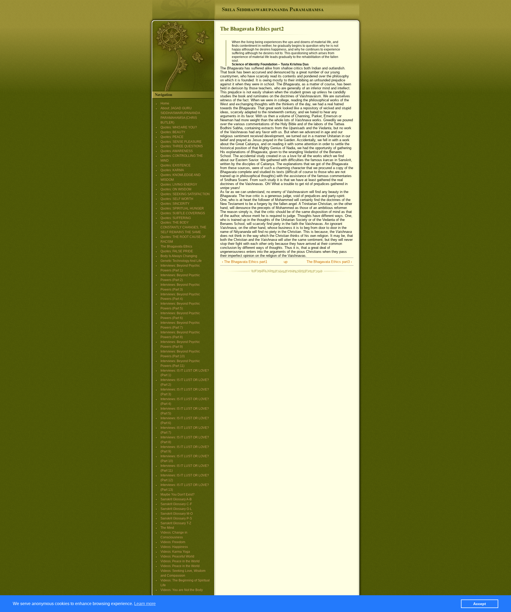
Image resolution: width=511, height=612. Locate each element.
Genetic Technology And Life (181, 261)
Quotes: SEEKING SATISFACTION (185, 194)
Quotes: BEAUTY (172, 132)
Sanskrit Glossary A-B (176, 499)
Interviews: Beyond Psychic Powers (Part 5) (180, 306)
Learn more (145, 603)
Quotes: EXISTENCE (175, 165)
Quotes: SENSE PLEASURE (180, 142)
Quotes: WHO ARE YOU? (178, 127)
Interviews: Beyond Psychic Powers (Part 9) (180, 344)
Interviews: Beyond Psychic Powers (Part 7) (180, 325)
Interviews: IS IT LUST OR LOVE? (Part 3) (184, 392)
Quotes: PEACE (171, 137)
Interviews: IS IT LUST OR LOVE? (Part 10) (184, 458)
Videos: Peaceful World (177, 556)
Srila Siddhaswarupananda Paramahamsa (273, 9)
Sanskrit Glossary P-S (176, 518)
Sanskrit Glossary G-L (176, 509)
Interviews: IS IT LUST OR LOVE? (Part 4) (184, 401)
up (285, 262)
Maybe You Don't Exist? (177, 494)
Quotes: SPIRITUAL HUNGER (182, 208)
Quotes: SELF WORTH (176, 199)
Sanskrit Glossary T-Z (175, 523)
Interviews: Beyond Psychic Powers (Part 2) (180, 277)
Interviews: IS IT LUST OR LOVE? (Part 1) (184, 373)
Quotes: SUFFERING (175, 218)
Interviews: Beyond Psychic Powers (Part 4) (180, 296)
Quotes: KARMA (172, 170)
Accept (479, 603)
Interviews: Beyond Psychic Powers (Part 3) (180, 287)
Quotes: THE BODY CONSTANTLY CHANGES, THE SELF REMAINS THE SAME (183, 227)
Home (164, 103)
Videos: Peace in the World (180, 561)
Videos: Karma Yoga (175, 552)
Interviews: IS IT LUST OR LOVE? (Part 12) (184, 477)
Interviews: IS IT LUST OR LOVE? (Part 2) (184, 382)
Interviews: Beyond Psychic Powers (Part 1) (180, 268)
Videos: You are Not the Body (181, 590)
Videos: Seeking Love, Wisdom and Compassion (182, 573)
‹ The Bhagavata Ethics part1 (244, 262)
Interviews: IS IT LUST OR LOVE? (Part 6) (184, 420)
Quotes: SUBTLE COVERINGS (182, 213)
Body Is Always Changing (178, 256)
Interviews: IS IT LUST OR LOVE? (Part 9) (184, 449)
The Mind (167, 528)
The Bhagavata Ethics (176, 246)
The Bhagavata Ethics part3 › (329, 262)
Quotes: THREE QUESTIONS (181, 146)
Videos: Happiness (174, 547)
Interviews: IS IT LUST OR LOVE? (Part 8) (184, 439)
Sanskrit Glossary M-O (176, 513)
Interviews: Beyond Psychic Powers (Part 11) (180, 363)
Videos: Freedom (172, 542)
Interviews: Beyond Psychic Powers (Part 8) (180, 334)
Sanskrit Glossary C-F (176, 504)
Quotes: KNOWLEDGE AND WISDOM (180, 177)
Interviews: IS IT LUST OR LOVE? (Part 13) (184, 487)
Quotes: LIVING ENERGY (178, 184)
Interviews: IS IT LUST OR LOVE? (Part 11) (184, 468)
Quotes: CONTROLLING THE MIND (181, 158)
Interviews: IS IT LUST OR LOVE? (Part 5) (184, 411)
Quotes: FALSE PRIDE (176, 251)
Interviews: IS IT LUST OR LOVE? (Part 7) (184, 430)
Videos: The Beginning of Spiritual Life (185, 583)
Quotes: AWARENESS (176, 151)
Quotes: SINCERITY (174, 204)
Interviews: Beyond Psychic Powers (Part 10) (180, 354)
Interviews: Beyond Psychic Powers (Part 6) (180, 315)
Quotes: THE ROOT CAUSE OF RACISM (183, 239)
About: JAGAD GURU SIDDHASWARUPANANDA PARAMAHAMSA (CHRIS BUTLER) (180, 115)
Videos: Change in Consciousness (173, 535)
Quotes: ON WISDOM (175, 189)
